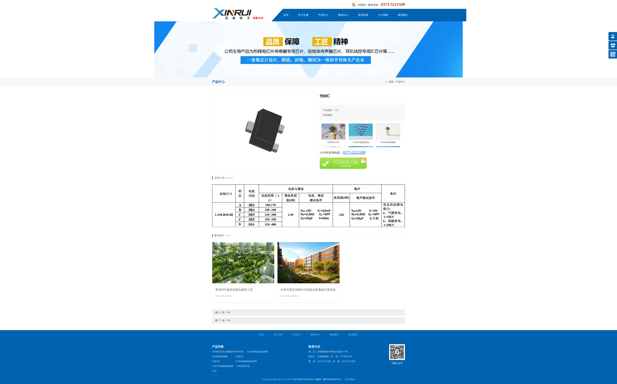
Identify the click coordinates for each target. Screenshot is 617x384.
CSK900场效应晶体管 (257, 351)
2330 (214, 371)
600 (228, 320)
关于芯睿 (303, 15)
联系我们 (403, 15)
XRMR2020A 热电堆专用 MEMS (228, 351)
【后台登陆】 (349, 379)
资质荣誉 (363, 15)
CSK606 (216, 361)
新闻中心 (343, 15)
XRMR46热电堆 (220, 356)
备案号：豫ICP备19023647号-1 (328, 379)
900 (228, 312)
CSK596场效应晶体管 (222, 366)
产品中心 (323, 15)
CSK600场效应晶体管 (246, 361)
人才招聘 (383, 15)
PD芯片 (239, 356)
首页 (286, 15)
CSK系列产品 (243, 366)
